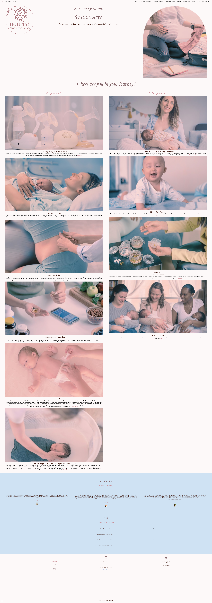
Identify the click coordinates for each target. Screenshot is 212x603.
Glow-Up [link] (198, 1)
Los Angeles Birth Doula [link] (158, 1)
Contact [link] (207, 1)
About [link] (203, 1)
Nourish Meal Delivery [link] (170, 1)
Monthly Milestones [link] (186, 1)
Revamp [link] (193, 1)
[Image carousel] (175, 42)
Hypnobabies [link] (148, 1)
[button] (210, 1)
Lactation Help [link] (142, 1)
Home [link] (136, 1)
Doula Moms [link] (178, 1)
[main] (89, 12)
